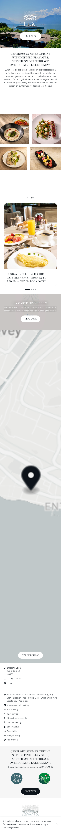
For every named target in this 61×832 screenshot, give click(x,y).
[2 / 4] (29, 289)
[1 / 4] (25, 289)
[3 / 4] (33, 289)
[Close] (57, 824)
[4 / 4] (35, 289)
